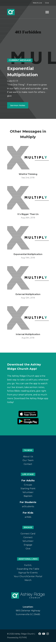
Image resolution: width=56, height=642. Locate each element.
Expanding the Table (28, 569)
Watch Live (37, 3)
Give (47, 3)
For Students (28, 502)
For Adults (28, 480)
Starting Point (28, 488)
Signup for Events (28, 572)
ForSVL (28, 565)
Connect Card (28, 533)
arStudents (28, 506)
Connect (28, 537)
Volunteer (28, 492)
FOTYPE (23, 637)
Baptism (28, 496)
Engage (28, 545)
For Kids (28, 512)
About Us (28, 456)
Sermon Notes (17, 105)
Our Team (28, 460)
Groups (28, 485)
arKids (28, 517)
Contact (28, 464)
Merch (28, 580)
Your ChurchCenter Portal (28, 576)
